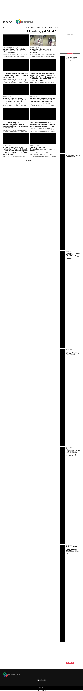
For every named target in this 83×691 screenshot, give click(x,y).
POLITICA (33, 27)
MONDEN (57, 27)
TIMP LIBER (50, 27)
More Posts (29, 160)
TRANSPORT (43, 27)
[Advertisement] (41, 9)
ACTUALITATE (27, 27)
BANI (38, 27)
